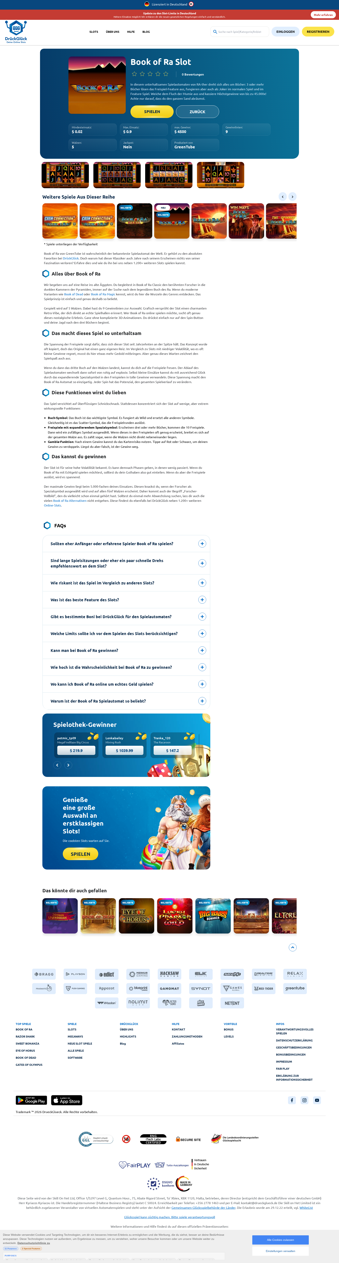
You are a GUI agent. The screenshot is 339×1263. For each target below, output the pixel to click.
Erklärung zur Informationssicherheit (294, 1077)
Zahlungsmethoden (187, 1036)
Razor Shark (25, 1036)
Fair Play (282, 1068)
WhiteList (306, 1207)
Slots (72, 1029)
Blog (123, 1043)
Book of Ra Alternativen (70, 500)
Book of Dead (73, 294)
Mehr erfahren (323, 14)
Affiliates (178, 1043)
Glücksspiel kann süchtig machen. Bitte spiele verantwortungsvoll (169, 1217)
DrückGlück (71, 258)
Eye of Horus (25, 1050)
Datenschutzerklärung (294, 1040)
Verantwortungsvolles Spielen (294, 1031)
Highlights (128, 1036)
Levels (229, 1036)
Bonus (228, 1029)
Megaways (75, 1036)
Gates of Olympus (29, 1064)
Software (75, 1057)
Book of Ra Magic (103, 294)
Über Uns (126, 1029)
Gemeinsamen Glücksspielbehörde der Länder (203, 1207)
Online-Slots (52, 505)
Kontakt (178, 1029)
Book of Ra (24, 1029)
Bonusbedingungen (291, 1054)
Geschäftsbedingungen (294, 1047)
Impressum (284, 1061)
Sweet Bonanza (27, 1043)
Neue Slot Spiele (80, 1043)
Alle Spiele (76, 1050)
